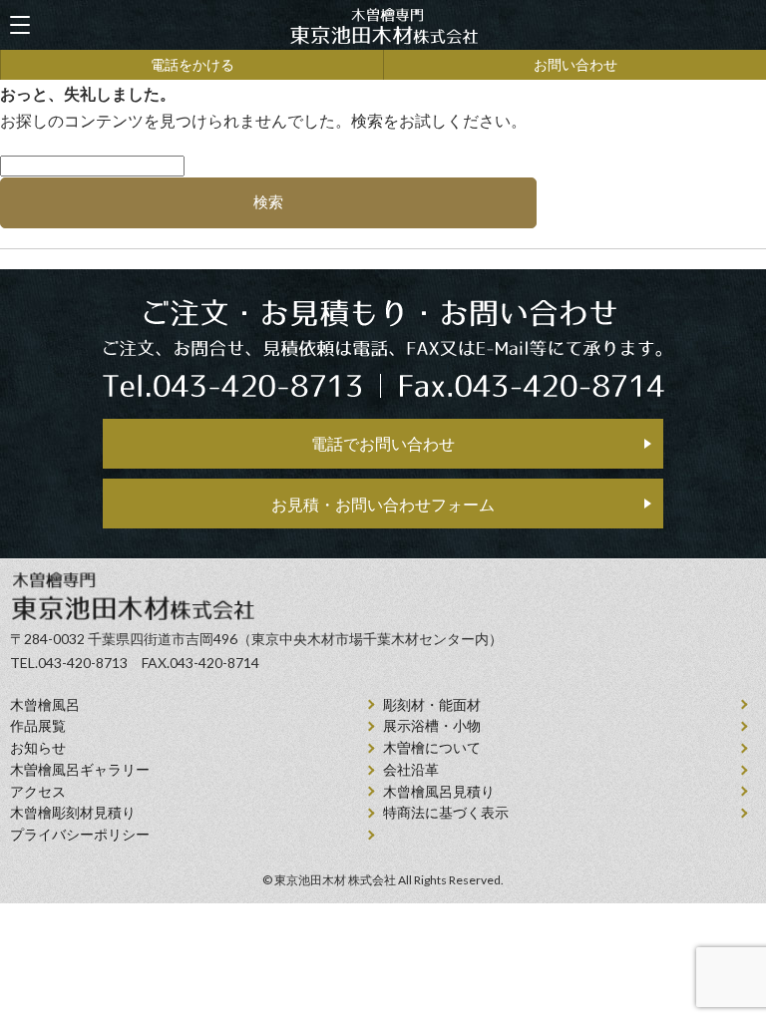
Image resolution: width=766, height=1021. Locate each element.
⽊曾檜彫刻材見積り (73, 813)
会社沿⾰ (411, 770)
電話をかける (192, 64)
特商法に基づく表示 (446, 813)
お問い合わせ (575, 64)
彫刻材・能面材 (432, 705)
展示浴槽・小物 (432, 726)
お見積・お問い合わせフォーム (383, 504)
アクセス (38, 792)
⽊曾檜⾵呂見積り (439, 792)
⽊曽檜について (432, 748)
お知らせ (38, 748)
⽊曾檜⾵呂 (45, 705)
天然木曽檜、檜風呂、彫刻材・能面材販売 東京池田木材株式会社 (383, 25)
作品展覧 (38, 726)
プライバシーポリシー (80, 835)
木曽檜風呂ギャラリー (80, 770)
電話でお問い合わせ (383, 443)
